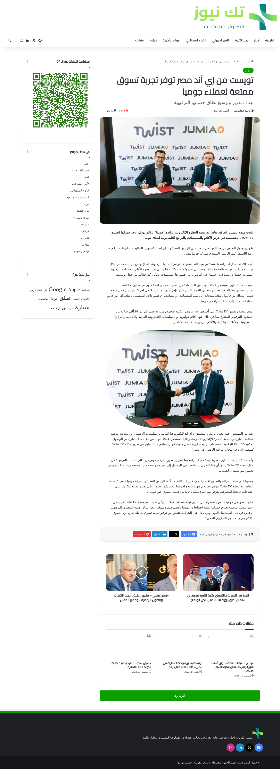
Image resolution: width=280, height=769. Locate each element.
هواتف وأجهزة (171, 40)
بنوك (87, 204)
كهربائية (61, 308)
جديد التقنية (241, 40)
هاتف (52, 308)
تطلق (65, 298)
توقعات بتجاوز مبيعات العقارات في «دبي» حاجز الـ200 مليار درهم (182, 665)
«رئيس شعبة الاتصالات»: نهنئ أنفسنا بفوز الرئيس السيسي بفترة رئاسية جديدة (232, 666)
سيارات (153, 40)
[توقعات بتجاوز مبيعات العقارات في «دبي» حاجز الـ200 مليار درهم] (179, 646)
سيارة (82, 307)
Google (57, 289)
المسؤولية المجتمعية (78, 197)
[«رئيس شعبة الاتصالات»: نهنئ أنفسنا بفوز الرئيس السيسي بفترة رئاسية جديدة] (231, 646)
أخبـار (257, 40)
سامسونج (43, 299)
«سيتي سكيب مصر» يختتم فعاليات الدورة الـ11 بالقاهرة (131, 665)
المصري (76, 299)
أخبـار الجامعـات (81, 170)
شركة (70, 308)
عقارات (85, 237)
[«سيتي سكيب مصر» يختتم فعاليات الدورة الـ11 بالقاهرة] (128, 646)
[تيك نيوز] (235, 17)
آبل (45, 290)
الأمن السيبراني (220, 40)
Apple (74, 289)
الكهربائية (85, 299)
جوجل (54, 299)
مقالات (139, 40)
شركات (85, 231)
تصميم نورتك (184, 762)
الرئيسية (269, 40)
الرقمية (32, 290)
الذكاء (39, 290)
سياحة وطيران (82, 217)
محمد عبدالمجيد (242, 110)
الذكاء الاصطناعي (196, 40)
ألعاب (86, 177)
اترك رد (179, 696)
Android (85, 290)
